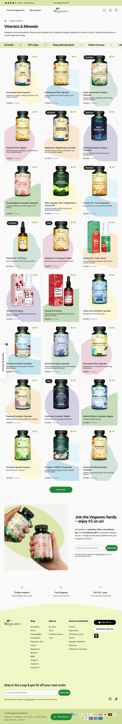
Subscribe (112, 548)
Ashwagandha (36, 634)
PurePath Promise (56, 634)
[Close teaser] (6, 344)
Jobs (51, 638)
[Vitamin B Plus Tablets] (22, 126)
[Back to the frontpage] (5, 21)
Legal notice (21, 720)
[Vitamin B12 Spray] (22, 289)
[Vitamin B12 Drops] (61, 289)
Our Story (52, 627)
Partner (72, 638)
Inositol (33, 645)
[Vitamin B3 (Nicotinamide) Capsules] (99, 446)
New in (33, 630)
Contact (72, 627)
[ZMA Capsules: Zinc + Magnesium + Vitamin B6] (61, 181)
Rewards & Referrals (77, 642)
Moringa (33, 653)
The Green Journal (76, 634)
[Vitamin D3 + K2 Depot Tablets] (61, 237)
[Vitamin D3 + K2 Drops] (22, 237)
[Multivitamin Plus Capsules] (61, 71)
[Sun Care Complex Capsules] (22, 342)
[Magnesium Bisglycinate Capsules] (61, 126)
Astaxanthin (35, 638)
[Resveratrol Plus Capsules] (99, 342)
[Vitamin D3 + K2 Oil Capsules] (99, 181)
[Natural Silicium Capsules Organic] (99, 395)
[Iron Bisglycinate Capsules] (22, 71)
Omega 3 (34, 660)
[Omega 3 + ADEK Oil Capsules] (61, 446)
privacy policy (100, 554)
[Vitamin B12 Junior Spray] (99, 237)
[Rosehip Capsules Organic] (22, 446)
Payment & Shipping (41, 717)
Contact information (10, 720)
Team (51, 630)
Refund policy (18, 717)
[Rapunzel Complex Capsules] (22, 395)
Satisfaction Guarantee (78, 649)
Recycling (72, 645)
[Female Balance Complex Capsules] (22, 181)
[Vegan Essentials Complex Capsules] (99, 71)
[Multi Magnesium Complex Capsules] (99, 126)
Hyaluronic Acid (36, 642)
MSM (32, 656)
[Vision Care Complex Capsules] (99, 289)
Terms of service (28, 717)
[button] (3, 362)
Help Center (73, 630)
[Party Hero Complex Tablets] (61, 395)
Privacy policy (8, 717)
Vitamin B (34, 664)
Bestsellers (34, 627)
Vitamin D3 (34, 668)
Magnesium (35, 649)
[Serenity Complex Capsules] (61, 342)
